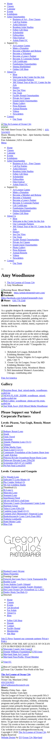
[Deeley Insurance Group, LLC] (14, 592)
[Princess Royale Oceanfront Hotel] (24, 457)
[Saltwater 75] (15, 479)
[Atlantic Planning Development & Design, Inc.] (16, 442)
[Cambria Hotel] (15, 511)
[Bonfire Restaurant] (8, 581)
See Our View (19, 90)
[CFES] (36, 651)
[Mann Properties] (9, 574)
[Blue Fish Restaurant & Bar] (6, 524)
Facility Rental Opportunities (26, 95)
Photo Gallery (19, 103)
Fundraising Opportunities (25, 64)
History (16, 87)
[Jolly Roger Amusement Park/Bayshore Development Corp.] (5, 434)
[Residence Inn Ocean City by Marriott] (7, 490)
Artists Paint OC (20, 40)
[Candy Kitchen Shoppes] (9, 455)
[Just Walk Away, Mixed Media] (24, 406)
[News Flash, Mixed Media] (26, 398)
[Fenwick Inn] (24, 579)
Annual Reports (20, 108)
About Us (11, 72)
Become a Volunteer (22, 53)
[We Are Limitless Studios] (13, 485)
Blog (15, 74)
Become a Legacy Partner (24, 56)
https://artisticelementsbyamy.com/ (29, 292)
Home (10, 3)
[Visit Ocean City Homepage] (6, 662)
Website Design (8, 737)
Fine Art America (9, 378)
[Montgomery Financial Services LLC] (22, 513)
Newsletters (18, 114)
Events (10, 11)
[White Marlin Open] (11, 447)
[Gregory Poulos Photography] (22, 568)
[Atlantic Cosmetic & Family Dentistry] (21, 587)
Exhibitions (12, 14)
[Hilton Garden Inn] (22, 589)
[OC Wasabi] (10, 477)
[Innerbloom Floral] (10, 498)
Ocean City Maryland (32, 737)
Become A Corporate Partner (26, 58)
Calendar (11, 9)
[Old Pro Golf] (15, 500)
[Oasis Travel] (8, 436)
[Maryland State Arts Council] (15, 651)
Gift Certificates (20, 61)
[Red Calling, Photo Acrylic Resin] (26, 403)
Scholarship (18, 32)
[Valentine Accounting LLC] (12, 508)
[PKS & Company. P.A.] (13, 482)
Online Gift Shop (20, 69)
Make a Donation (21, 48)
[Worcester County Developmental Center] (23, 503)
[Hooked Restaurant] (12, 571)
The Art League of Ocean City (21, 282)
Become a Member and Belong (27, 51)
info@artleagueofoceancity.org (15, 685)
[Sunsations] (6, 439)
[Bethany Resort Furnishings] (12, 431)
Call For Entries (20, 22)
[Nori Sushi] (16, 463)
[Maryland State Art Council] (15, 654)
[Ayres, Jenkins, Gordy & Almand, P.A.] (15, 584)
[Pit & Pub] (13, 465)
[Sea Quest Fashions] (9, 495)
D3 (20, 737)
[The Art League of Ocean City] (16, 124)
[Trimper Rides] (6, 444)
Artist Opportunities (16, 16)
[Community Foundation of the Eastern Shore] (25, 452)
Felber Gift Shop (20, 30)
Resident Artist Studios (23, 27)
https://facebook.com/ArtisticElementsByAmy (22, 298)
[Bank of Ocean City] (21, 516)
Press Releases (19, 106)
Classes (10, 6)
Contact (10, 116)
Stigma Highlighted (21, 66)
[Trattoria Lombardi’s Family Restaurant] (11, 519)
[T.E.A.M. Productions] (12, 450)
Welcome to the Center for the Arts (28, 77)
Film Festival (19, 37)
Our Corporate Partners (23, 79)
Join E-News (7, 638)
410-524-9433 (7, 682)
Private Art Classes (21, 98)
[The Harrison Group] (9, 506)
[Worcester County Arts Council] (16, 649)
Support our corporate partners (27, 638)
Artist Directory (20, 24)
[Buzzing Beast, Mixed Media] (26, 393)
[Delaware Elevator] (18, 460)
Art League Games (21, 45)
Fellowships (18, 35)
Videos (16, 111)
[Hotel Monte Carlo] (11, 521)
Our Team (17, 93)
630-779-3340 (18, 300)
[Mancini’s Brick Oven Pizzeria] (9, 492)
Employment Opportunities (25, 100)
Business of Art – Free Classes (26, 19)
